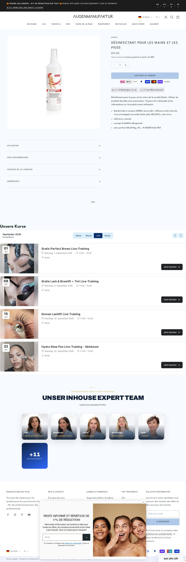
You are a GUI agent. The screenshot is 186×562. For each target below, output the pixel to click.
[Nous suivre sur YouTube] (29, 514)
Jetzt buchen (170, 267)
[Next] (180, 235)
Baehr (114, 37)
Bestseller (120, 24)
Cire (68, 24)
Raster (107, 235)
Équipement (104, 24)
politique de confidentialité (159, 534)
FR (156, 17)
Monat (78, 235)
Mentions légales (12, 559)
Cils (44, 24)
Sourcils (56, 24)
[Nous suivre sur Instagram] (15, 514)
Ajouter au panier (145, 76)
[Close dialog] (143, 502)
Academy (154, 24)
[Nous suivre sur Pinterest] (22, 514)
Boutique (32, 24)
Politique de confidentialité (28, 559)
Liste (98, 235)
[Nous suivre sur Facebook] (8, 514)
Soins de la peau (84, 24)
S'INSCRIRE (162, 522)
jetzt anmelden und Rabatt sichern (25, 8)
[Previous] (175, 235)
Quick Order (138, 24)
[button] (170, 558)
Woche (89, 235)
